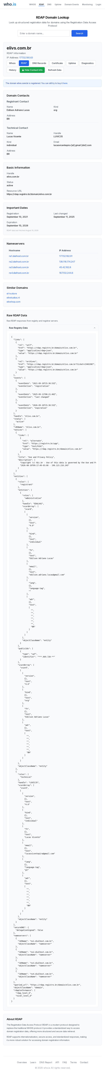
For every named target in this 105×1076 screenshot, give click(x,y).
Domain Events (72, 4)
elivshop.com (13, 301)
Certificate (57, 63)
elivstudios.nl (13, 297)
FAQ (64, 1062)
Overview (22, 1062)
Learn (33, 1062)
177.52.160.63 (26, 57)
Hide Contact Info (34, 70)
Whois (12, 63)
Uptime (58, 4)
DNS (49, 4)
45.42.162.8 (65, 267)
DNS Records (39, 63)
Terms (73, 1062)
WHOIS (32, 4)
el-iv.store (12, 293)
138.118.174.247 (67, 261)
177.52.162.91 (65, 256)
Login (98, 4)
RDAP (41, 4)
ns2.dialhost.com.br (19, 261)
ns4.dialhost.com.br (19, 272)
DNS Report (45, 1062)
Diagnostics (88, 63)
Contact (84, 1062)
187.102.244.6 (66, 272)
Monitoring (87, 4)
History (12, 70)
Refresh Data (54, 70)
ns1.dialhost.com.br (19, 256)
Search (79, 33)
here (65, 83)
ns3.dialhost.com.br (19, 267)
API (57, 1062)
